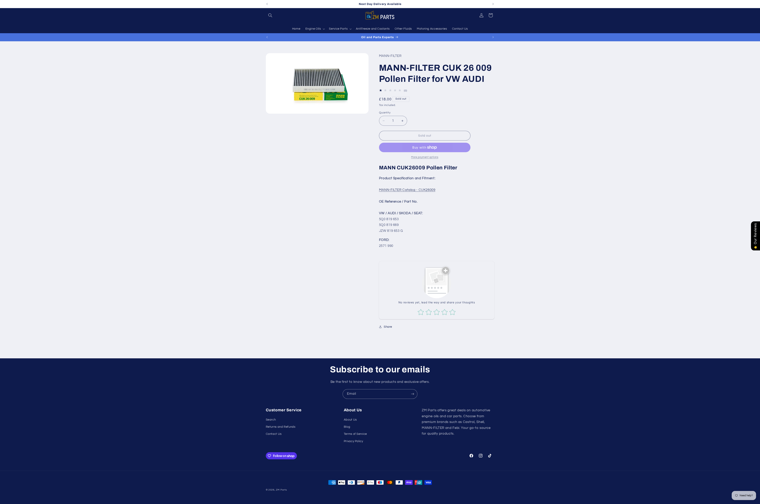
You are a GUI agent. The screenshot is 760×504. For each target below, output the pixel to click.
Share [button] (388, 326)
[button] (270, 15)
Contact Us (274, 433)
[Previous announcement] (267, 4)
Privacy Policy (353, 441)
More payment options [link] (424, 157)
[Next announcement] (493, 4)
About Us (350, 419)
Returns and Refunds (280, 426)
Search (271, 419)
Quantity (384, 112)
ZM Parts (281, 490)
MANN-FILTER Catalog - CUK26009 (407, 190)
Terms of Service (355, 433)
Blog (347, 426)
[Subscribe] (412, 394)
